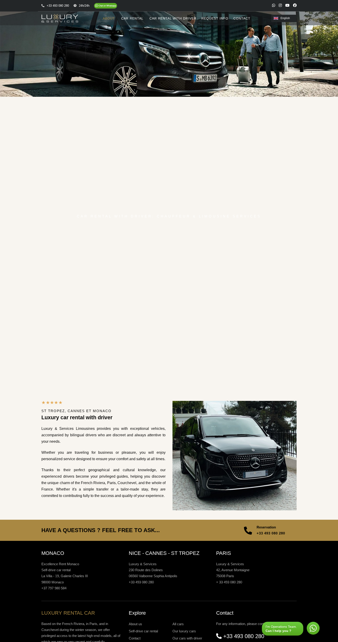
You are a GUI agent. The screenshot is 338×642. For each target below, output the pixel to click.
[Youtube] (287, 5)
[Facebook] (295, 5)
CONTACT (241, 18)
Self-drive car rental (143, 631)
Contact (134, 638)
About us (135, 624)
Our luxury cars (184, 631)
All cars (178, 624)
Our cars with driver (187, 638)
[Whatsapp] (273, 5)
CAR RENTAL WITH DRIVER (172, 18)
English (285, 18)
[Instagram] (280, 5)
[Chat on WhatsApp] (105, 6)
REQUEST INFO (214, 18)
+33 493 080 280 (271, 533)
